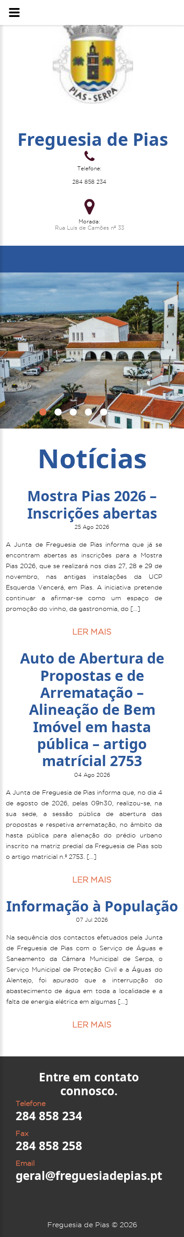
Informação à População (92, 905)
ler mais (92, 631)
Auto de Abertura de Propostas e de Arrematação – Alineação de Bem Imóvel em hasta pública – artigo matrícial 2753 (92, 709)
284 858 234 (89, 182)
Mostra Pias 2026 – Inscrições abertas (92, 504)
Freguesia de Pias (92, 139)
